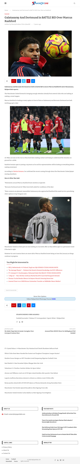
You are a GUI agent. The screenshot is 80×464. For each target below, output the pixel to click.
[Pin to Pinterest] (28, 81)
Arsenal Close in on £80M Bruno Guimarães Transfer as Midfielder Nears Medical (34, 281)
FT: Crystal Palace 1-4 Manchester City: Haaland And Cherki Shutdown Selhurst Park (31, 348)
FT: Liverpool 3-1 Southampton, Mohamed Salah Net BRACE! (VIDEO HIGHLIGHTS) (34, 273)
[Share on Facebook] (19, 81)
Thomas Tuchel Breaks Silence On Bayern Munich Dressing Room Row (30, 278)
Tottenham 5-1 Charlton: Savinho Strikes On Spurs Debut (22, 368)
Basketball (9, 461)
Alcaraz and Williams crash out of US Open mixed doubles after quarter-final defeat (31, 373)
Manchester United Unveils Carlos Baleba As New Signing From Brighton (28, 393)
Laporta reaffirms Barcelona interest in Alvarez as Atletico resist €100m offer (29, 378)
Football (13, 459)
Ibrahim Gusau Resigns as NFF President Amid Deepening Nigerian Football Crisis (31, 358)
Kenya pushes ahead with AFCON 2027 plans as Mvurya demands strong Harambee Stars (33, 383)
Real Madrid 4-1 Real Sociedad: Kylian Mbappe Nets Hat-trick (24, 363)
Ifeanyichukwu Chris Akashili (27, 314)
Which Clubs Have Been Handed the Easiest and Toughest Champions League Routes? (32, 353)
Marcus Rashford (11, 290)
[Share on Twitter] (24, 81)
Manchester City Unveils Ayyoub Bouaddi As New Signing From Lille (26, 388)
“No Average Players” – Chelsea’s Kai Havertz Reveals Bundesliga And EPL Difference (35, 270)
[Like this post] (14, 81)
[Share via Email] (33, 81)
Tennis (16, 461)
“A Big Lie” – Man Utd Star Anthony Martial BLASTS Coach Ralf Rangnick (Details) (34, 276)
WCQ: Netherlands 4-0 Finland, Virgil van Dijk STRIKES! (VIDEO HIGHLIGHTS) (33, 267)
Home (6, 10)
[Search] (74, 3)
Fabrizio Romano (18, 171)
